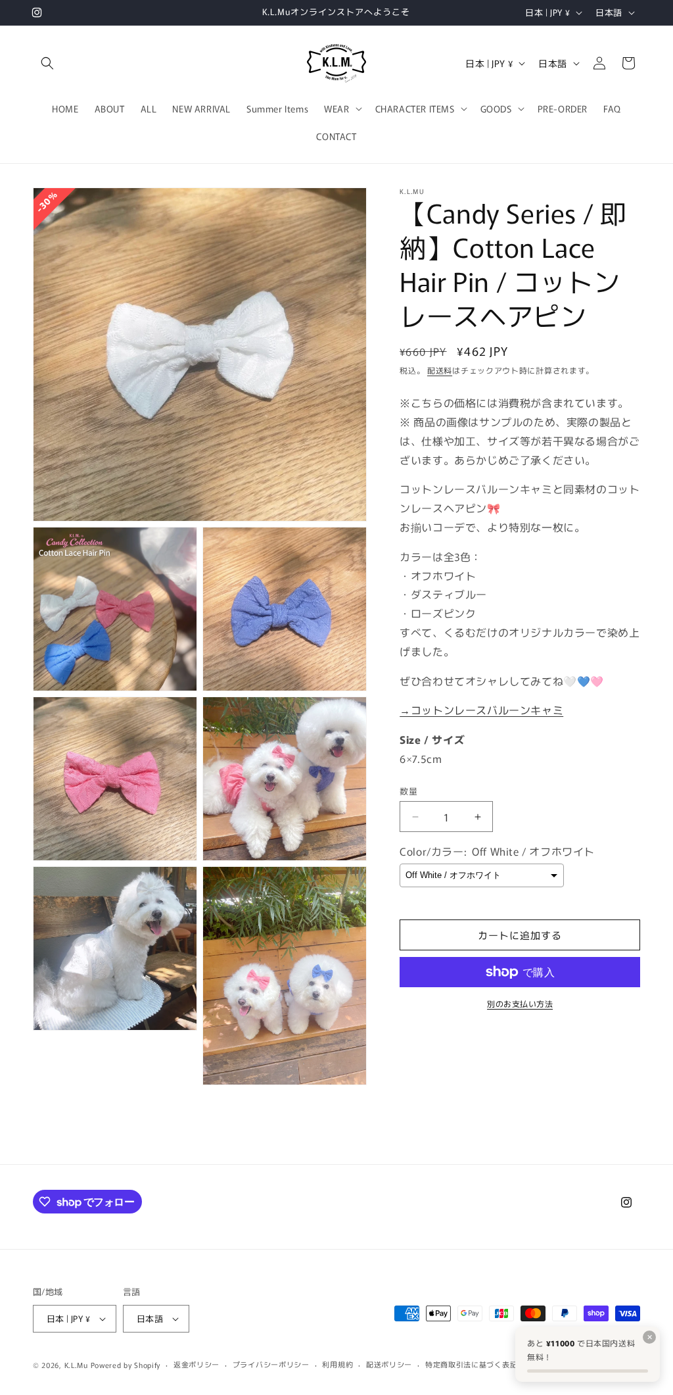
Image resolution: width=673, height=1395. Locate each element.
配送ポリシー (389, 1364)
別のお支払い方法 (520, 1003)
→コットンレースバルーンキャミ (481, 710)
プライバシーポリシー (271, 1364)
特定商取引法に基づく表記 (471, 1364)
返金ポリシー (197, 1364)
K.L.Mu (76, 1364)
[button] (47, 63)
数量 (408, 791)
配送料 (439, 370)
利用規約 (337, 1364)
